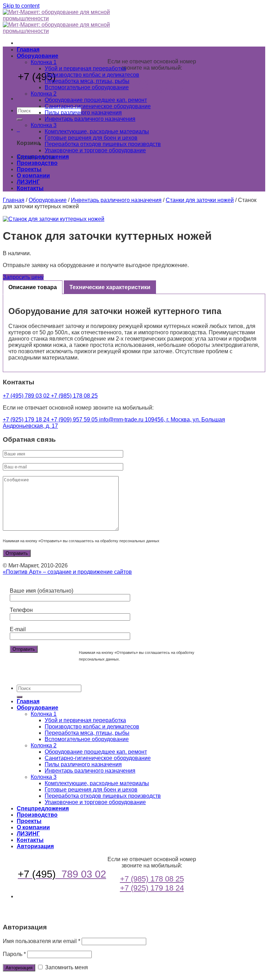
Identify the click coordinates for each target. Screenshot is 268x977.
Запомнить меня (66, 967)
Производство (37, 163)
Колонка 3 (44, 125)
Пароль (14, 954)
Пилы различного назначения (83, 113)
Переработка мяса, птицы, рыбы (87, 81)
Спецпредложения (43, 157)
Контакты (30, 188)
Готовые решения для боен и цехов (91, 138)
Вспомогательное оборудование (87, 87)
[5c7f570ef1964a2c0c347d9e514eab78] (134, 219)
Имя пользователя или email (41, 941)
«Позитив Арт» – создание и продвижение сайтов (67, 572)
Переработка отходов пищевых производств (103, 144)
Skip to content (21, 6)
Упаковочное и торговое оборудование (95, 150)
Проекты (29, 169)
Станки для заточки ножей (200, 200)
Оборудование (37, 56)
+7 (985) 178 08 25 (152, 81)
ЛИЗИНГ (28, 182)
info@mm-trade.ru (122, 420)
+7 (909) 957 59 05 (75, 420)
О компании (33, 176)
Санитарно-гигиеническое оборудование (98, 106)
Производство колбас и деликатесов (92, 75)
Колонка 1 (44, 62)
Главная (28, 50)
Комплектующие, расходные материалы (97, 131)
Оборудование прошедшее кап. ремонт (96, 100)
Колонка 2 (44, 94)
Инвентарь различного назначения (90, 119)
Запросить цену (23, 277)
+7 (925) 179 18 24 (152, 90)
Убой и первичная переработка (85, 68)
